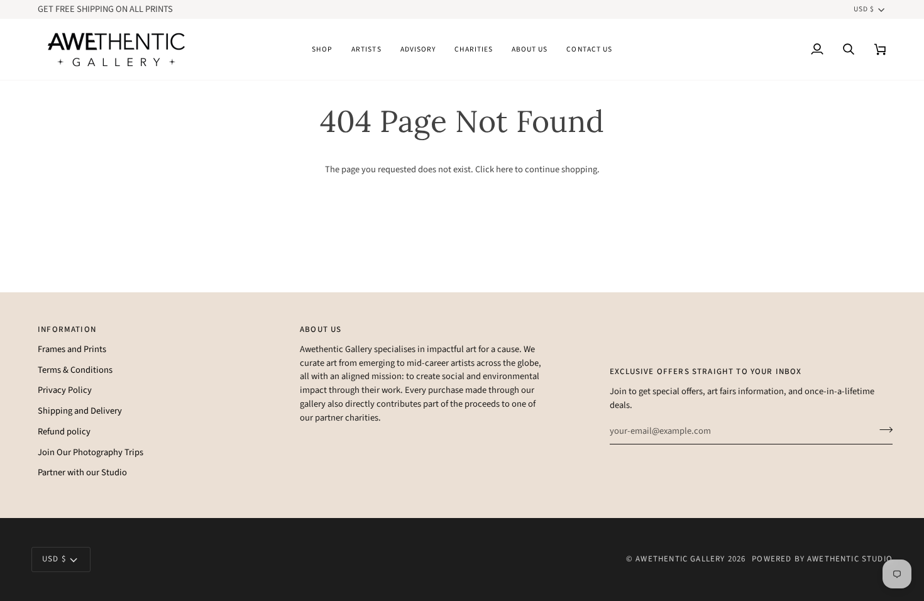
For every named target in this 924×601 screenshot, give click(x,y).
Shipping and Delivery (80, 410)
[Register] (882, 429)
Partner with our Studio (82, 472)
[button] (322, 49)
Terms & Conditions (75, 370)
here (504, 169)
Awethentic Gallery (680, 559)
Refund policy (64, 431)
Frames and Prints (72, 349)
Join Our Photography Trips (90, 452)
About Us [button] (320, 329)
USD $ (864, 9)
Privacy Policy (65, 390)
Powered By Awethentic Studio (822, 559)
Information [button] (67, 329)
